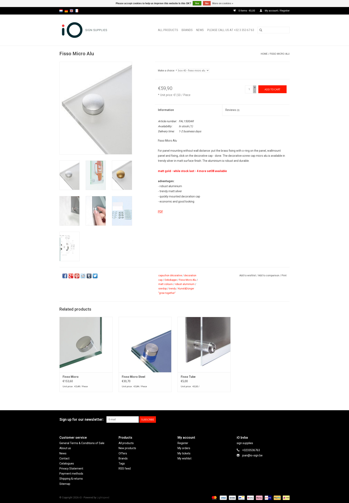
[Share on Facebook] (64, 275)
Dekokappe (171, 280)
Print (284, 275)
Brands (187, 30)
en (71, 10)
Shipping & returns (71, 478)
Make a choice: (167, 70)
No (206, 3)
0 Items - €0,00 (247, 10)
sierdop (162, 288)
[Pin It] (77, 275)
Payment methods (71, 473)
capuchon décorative (170, 275)
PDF (160, 211)
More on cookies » (222, 3)
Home (264, 53)
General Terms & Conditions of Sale (81, 443)
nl (61, 10)
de (66, 10)
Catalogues (66, 463)
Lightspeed (103, 497)
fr (76, 10)
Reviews (232, 110)
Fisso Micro (71, 376)
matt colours (165, 284)
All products (168, 30)
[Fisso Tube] (204, 344)
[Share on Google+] (70, 275)
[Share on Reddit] (83, 275)
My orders (184, 448)
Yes (197, 3)
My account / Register (277, 10)
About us (65, 448)
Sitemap (64, 483)
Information (166, 110)
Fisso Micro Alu (280, 53)
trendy (172, 288)
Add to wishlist (247, 275)
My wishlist (184, 458)
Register (183, 443)
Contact (64, 458)
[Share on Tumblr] (89, 275)
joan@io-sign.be (252, 455)
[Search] (260, 30)
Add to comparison (269, 275)
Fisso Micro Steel (133, 376)
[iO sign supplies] (90, 30)
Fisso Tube (188, 376)
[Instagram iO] (286, 419)
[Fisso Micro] (85, 344)
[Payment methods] (213, 497)
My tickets (184, 453)
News (200, 30)
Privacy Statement (71, 468)
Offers (123, 453)
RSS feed (125, 468)
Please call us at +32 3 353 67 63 (230, 30)
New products (127, 448)
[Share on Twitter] (95, 275)
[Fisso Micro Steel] (145, 344)
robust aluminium (184, 284)
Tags (122, 463)
